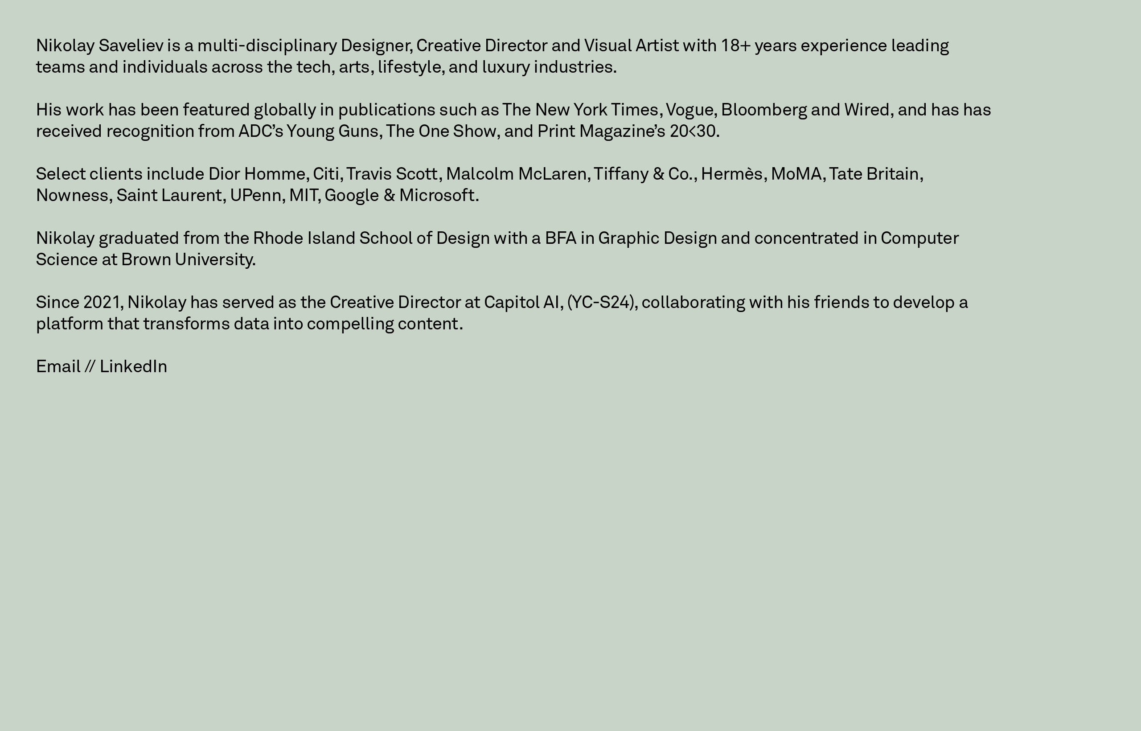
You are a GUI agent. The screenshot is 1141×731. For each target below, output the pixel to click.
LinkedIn (133, 367)
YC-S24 (600, 303)
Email (58, 367)
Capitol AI (521, 303)
